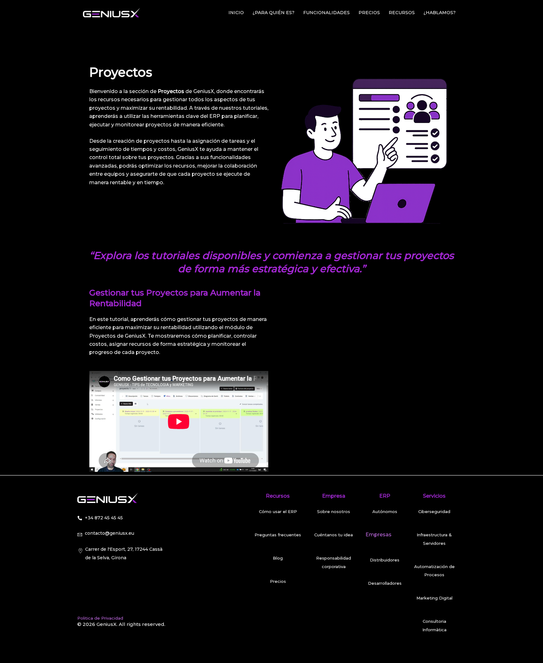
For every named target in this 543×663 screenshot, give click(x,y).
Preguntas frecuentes (278, 534)
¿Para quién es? (273, 12)
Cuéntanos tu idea (333, 534)
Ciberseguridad (434, 511)
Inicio (236, 12)
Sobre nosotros (333, 511)
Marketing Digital (434, 597)
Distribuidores (384, 559)
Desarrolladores (385, 583)
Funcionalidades (326, 12)
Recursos (402, 12)
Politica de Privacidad (100, 618)
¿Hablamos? (440, 12)
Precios (369, 12)
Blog (278, 558)
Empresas (378, 535)
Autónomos (384, 511)
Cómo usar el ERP (278, 511)
